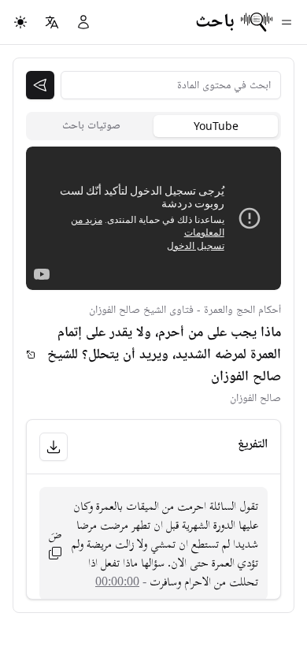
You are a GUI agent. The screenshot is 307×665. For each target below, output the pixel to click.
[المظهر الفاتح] (20, 22)
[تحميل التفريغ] (53, 447)
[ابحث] (40, 85)
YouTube (216, 125)
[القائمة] (286, 22)
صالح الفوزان (255, 398)
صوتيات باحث (91, 125)
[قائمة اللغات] (52, 22)
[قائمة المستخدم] (83, 22)
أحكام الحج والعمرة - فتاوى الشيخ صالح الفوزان (185, 310)
